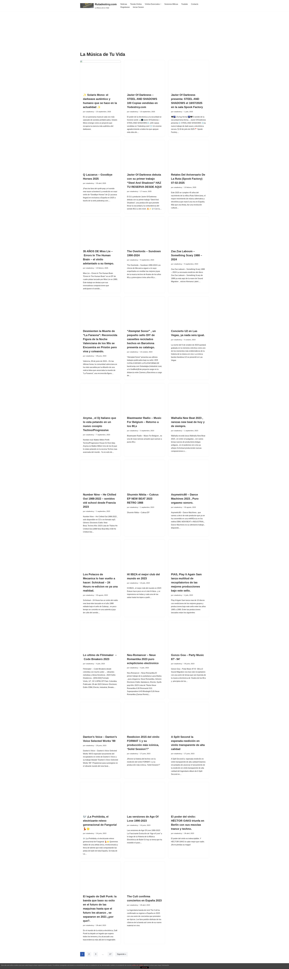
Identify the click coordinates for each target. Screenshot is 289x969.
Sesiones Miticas (171, 4)
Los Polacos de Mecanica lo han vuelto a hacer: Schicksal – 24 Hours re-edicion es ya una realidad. (100, 582)
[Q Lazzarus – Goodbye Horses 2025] (100, 155)
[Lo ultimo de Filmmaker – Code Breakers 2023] (100, 635)
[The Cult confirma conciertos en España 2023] (144, 877)
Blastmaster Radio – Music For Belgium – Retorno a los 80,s (144, 422)
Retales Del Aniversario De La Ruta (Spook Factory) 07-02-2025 (188, 178)
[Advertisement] (144, 35)
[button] (160, 4)
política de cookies (137, 965)
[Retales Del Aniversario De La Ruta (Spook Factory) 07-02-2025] (188, 155)
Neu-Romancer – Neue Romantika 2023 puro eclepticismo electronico (143, 659)
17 (110, 954)
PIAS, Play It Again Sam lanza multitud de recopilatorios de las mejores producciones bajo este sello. (186, 582)
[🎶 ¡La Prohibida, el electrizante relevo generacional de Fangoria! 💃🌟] (100, 797)
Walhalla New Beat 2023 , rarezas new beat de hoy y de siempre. (188, 422)
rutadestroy (90, 112)
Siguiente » (121, 954)
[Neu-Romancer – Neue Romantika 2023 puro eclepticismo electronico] (144, 635)
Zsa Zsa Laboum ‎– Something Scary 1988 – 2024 (186, 255)
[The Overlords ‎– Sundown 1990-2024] (144, 232)
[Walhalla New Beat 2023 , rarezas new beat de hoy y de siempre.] (188, 398)
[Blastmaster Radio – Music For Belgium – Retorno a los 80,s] (144, 398)
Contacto (194, 4)
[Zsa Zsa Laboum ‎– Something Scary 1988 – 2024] (188, 232)
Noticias (123, 4)
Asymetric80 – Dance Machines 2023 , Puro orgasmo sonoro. (185, 498)
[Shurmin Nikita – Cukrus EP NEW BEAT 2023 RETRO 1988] (144, 475)
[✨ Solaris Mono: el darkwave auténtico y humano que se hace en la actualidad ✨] (100, 75)
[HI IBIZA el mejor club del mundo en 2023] (144, 555)
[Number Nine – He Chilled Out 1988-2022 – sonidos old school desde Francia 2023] (100, 475)
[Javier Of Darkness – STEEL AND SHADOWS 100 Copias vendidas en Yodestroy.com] (144, 75)
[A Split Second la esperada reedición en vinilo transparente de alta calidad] (188, 717)
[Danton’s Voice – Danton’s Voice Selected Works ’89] (100, 717)
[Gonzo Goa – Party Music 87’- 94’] (188, 635)
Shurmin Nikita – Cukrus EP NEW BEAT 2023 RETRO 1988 (142, 498)
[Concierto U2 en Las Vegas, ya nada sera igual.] (188, 311)
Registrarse (125, 7)
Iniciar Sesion (138, 7)
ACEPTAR (144, 967)
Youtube (184, 4)
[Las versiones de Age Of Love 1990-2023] (144, 797)
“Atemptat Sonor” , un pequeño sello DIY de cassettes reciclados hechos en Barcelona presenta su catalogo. (141, 339)
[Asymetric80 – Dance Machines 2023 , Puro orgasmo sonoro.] (188, 475)
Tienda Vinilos (136, 4)
